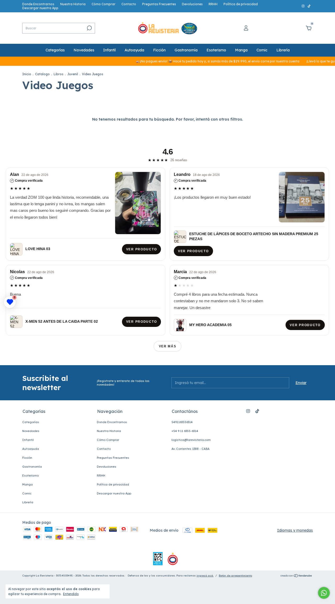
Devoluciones (192, 4)
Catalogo (42, 74)
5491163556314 (182, 422)
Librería (283, 50)
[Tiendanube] (296, 576)
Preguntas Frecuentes (159, 4)
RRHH (213, 4)
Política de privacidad (241, 4)
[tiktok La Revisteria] (309, 6)
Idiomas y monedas (295, 530)
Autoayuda (134, 50)
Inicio (26, 74)
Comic (261, 50)
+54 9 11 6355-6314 (184, 431)
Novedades (84, 50)
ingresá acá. (205, 575)
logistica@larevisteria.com (191, 440)
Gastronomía (186, 50)
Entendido (71, 594)
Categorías (55, 50)
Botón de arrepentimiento (235, 575)
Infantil (109, 50)
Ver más (167, 346)
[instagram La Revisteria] (303, 6)
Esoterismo (216, 50)
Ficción (159, 50)
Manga (241, 50)
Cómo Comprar (103, 4)
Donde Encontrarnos (38, 4)
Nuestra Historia (73, 4)
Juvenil (73, 74)
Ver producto (141, 249)
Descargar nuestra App (40, 8)
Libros (58, 74)
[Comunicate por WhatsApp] (324, 593)
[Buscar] (89, 28)
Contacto (128, 4)
